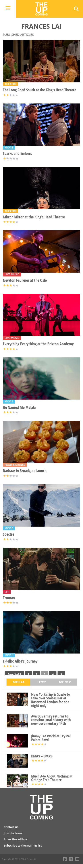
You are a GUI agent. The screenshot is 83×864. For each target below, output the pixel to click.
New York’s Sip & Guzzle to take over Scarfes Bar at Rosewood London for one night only (50, 700)
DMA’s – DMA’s (41, 756)
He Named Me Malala (19, 407)
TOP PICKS (65, 682)
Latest (41, 682)
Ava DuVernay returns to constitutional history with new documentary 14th (51, 719)
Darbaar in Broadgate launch (24, 470)
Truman (9, 597)
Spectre (8, 534)
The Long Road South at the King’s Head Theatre (39, 89)
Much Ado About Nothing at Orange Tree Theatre (52, 778)
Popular (18, 682)
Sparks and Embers (17, 153)
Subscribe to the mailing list (23, 845)
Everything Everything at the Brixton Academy (38, 343)
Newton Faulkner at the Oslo (25, 280)
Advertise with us (15, 839)
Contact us (11, 827)
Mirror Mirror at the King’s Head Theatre (34, 217)
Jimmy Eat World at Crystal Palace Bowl (51, 738)
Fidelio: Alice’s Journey (20, 661)
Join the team (13, 833)
